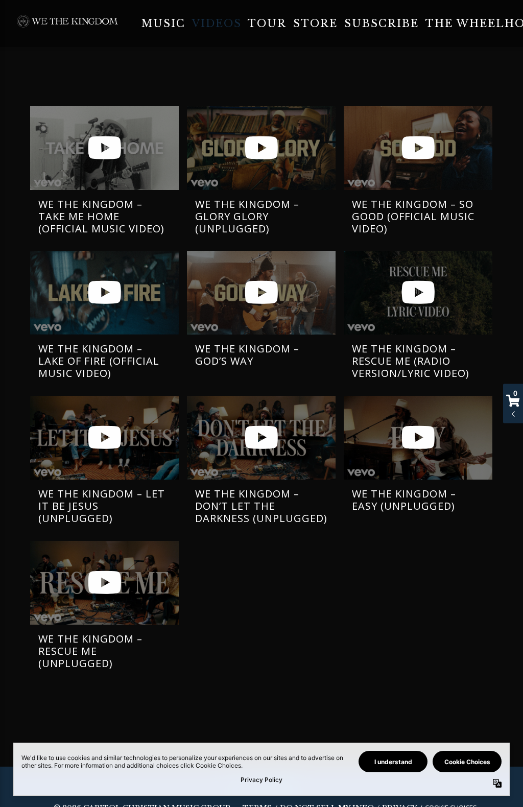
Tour (267, 23)
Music (163, 23)
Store (315, 23)
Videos (217, 23)
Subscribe (381, 23)
